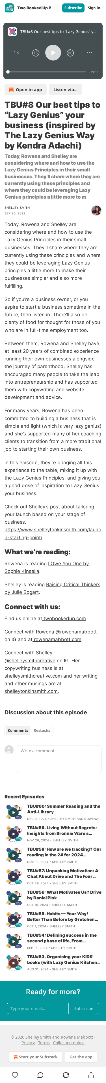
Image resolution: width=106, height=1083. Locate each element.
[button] (16, 52)
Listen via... (65, 89)
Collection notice (69, 1042)
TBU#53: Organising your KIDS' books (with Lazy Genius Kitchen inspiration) (62, 959)
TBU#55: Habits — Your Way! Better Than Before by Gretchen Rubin (61, 916)
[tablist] (29, 730)
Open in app (29, 89)
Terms (44, 1042)
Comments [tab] (18, 730)
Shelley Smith (17, 208)
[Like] (15, 1075)
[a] (13, 812)
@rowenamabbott (75, 632)
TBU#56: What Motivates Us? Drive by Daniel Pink (64, 895)
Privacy (28, 1042)
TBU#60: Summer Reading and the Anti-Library (63, 809)
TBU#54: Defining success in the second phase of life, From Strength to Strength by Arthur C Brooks (62, 938)
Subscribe (73, 7)
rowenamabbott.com (57, 639)
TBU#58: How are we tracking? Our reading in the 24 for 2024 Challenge (64, 852)
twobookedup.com (64, 618)
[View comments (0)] (40, 1075)
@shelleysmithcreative (30, 660)
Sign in (94, 7)
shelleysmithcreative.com (33, 676)
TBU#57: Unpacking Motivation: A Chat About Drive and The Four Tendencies (62, 873)
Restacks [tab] (42, 730)
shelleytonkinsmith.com (31, 691)
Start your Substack (38, 1057)
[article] (53, 812)
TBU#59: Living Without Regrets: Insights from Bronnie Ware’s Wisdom (62, 830)
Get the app (81, 1057)
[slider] (47, 72)
